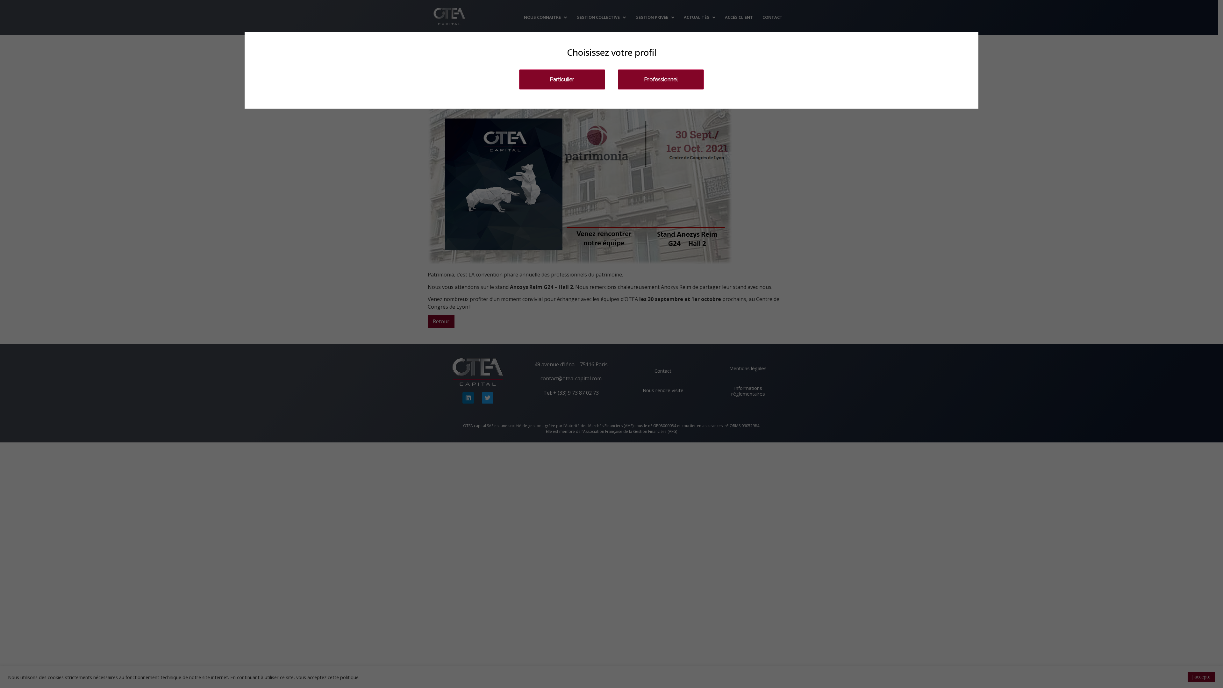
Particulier (562, 79)
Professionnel (661, 79)
